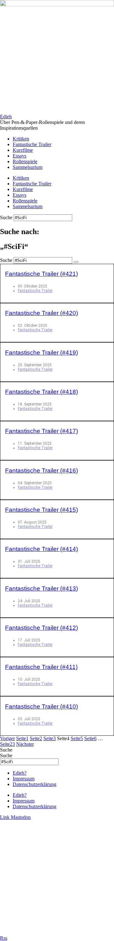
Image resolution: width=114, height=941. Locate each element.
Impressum (24, 778)
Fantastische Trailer (32, 144)
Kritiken (21, 138)
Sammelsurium (27, 167)
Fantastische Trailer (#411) (41, 667)
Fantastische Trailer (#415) (41, 509)
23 (7, 744)
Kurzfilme (23, 150)
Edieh (6, 116)
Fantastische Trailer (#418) (41, 391)
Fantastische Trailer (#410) (41, 706)
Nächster (25, 744)
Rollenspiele (25, 161)
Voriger (7, 738)
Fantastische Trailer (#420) (41, 313)
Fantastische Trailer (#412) (41, 627)
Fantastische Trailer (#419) (41, 352)
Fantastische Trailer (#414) (41, 549)
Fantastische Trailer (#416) (41, 470)
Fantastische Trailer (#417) (41, 431)
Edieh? (20, 773)
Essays (19, 155)
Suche (6, 217)
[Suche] (76, 262)
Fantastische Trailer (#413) (41, 588)
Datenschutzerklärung (34, 784)
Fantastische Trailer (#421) (41, 273)
